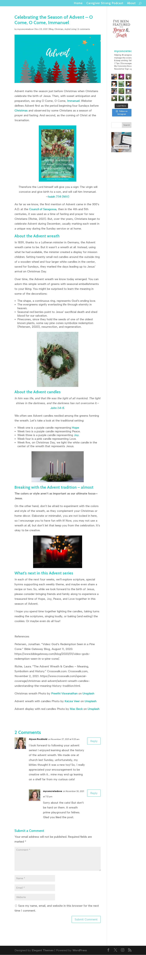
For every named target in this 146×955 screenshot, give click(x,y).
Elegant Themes (42, 950)
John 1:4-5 (57, 408)
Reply (94, 741)
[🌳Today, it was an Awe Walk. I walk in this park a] (128, 98)
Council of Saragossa (42, 209)
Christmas (21, 110)
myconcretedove (25, 29)
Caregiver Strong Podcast (104, 3)
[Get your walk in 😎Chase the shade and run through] (114, 84)
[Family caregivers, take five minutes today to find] (114, 98)
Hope (75, 427)
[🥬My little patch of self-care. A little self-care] (121, 91)
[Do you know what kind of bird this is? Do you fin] (128, 77)
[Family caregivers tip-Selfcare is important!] (128, 84)
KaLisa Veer (72, 701)
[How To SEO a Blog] (121, 151)
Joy (76, 435)
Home (78, 3)
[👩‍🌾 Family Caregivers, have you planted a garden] (121, 84)
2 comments (84, 29)
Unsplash (88, 693)
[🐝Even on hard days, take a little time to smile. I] (121, 77)
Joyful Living (70, 29)
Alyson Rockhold (38, 739)
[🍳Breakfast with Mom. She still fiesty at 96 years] (114, 77)
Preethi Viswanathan (64, 693)
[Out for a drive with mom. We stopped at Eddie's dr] (114, 91)
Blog (51, 29)
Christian (58, 29)
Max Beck (76, 709)
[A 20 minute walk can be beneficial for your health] (121, 98)
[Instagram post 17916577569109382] (128, 91)
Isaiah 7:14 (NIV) (58, 196)
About (131, 3)
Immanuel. (73, 100)
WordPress (79, 950)
